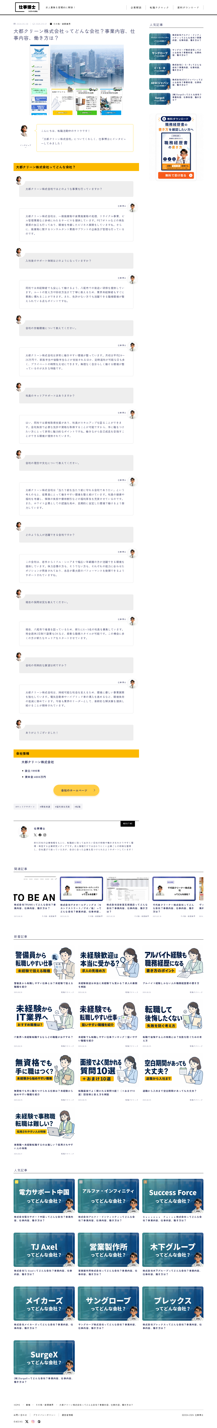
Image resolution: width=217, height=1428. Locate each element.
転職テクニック (159, 7)
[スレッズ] (39, 1421)
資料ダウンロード (188, 7)
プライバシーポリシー (44, 1414)
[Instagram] (33, 1421)
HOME (17, 1404)
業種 (28, 1404)
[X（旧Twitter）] (26, 1421)
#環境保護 (45, 806)
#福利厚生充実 (62, 806)
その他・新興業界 (62, 24)
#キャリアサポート (25, 806)
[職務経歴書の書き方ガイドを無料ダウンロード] (176, 147)
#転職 (78, 806)
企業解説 (136, 7)
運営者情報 (67, 1414)
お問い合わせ (20, 1414)
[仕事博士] (27, 7)
